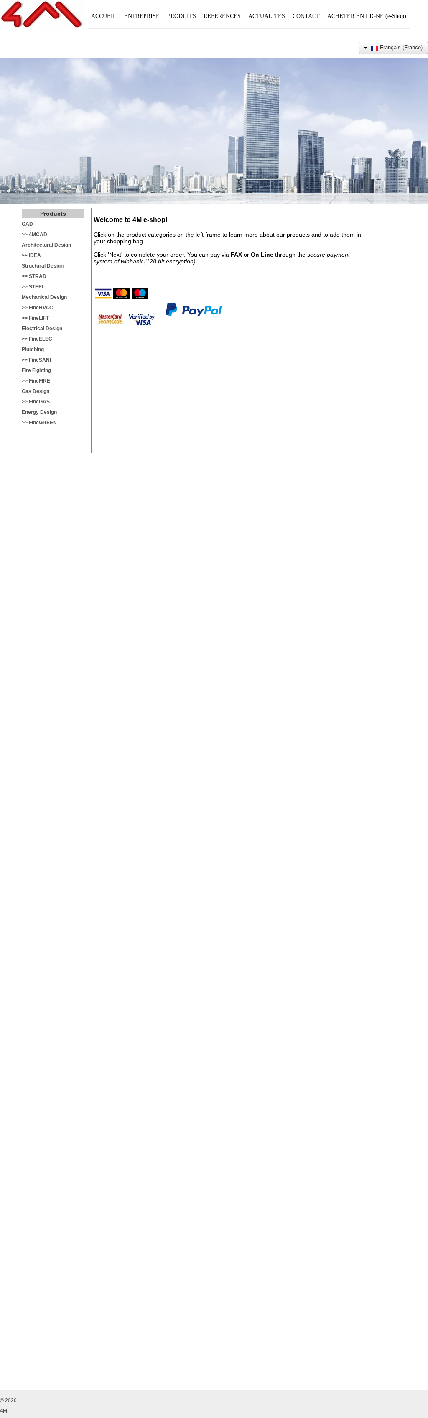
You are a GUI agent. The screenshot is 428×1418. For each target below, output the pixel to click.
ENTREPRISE (142, 16)
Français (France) (400, 47)
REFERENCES (222, 16)
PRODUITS (181, 16)
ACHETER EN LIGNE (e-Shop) (366, 16)
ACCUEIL (104, 16)
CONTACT (306, 16)
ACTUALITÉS (266, 16)
